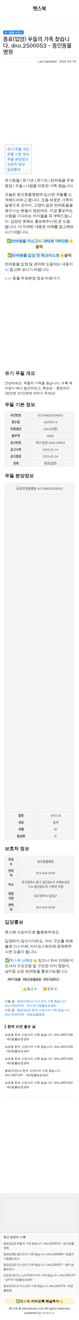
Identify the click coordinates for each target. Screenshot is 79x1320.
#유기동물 (14, 979)
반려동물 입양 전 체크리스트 (35, 255)
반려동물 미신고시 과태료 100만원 (39, 240)
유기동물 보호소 (13, 32)
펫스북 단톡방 (21, 960)
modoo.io (48, 1313)
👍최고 (29, 989)
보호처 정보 (16, 164)
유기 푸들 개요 (18, 149)
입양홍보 (14, 169)
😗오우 (50, 989)
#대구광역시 (51, 979)
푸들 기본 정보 (18, 154)
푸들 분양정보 (17, 159)
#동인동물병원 (32, 979)
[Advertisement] (39, 103)
